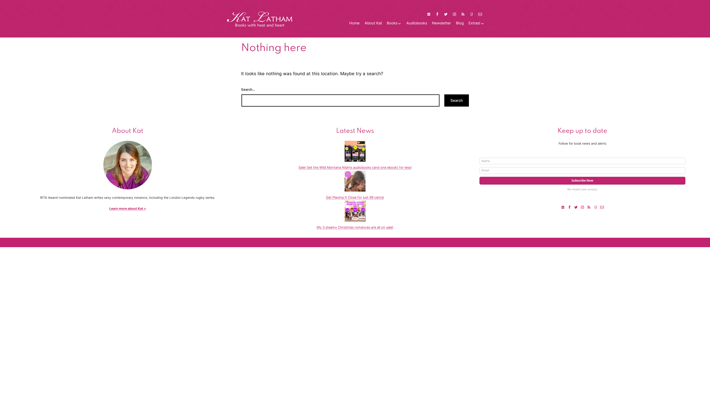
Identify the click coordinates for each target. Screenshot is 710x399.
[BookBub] (428, 14)
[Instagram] (454, 14)
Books (392, 23)
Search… (248, 89)
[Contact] (480, 14)
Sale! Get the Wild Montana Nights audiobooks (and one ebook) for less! (355, 167)
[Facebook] (437, 14)
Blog (460, 23)
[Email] (602, 207)
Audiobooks (416, 23)
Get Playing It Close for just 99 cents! (355, 197)
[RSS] (463, 14)
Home (354, 23)
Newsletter (441, 23)
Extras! (474, 23)
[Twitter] (446, 14)
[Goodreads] (471, 14)
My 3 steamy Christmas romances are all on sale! (355, 227)
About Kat (373, 23)
